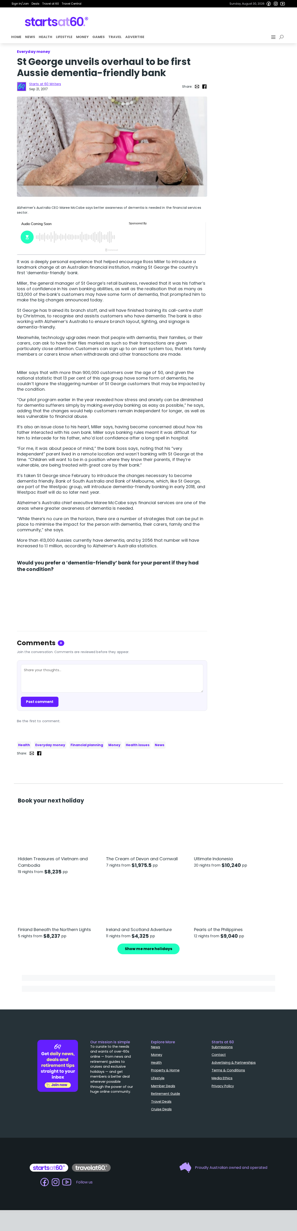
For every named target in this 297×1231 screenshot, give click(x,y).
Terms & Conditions (228, 1070)
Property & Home (165, 1070)
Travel (115, 37)
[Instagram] (275, 3)
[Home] (56, 21)
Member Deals (163, 1086)
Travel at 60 (50, 4)
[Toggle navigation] (273, 37)
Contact (219, 1054)
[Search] (282, 37)
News (30, 37)
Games (98, 37)
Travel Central (71, 4)
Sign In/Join (20, 4)
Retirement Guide (165, 1093)
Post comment (39, 701)
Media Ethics (222, 1078)
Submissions (222, 1047)
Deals (35, 4)
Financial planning (87, 745)
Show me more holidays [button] (148, 948)
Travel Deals (161, 1101)
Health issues (137, 745)
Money (82, 37)
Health (45, 37)
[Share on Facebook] (204, 86)
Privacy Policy (223, 1086)
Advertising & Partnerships (234, 1062)
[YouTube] (282, 3)
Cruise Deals (161, 1109)
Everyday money (50, 745)
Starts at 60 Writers (45, 84)
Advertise (134, 37)
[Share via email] (197, 86)
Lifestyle (64, 37)
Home (16, 37)
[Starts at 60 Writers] (21, 86)
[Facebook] (268, 3)
